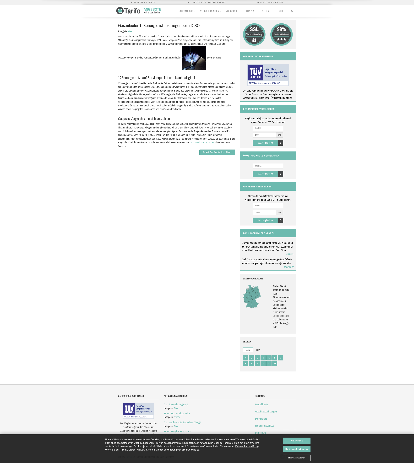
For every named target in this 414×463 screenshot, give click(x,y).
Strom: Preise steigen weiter (177, 413)
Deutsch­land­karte (281, 315)
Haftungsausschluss (264, 425)
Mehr (281, 11)
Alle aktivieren (297, 441)
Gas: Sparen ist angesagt (176, 404)
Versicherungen (209, 11)
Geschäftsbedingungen (266, 411)
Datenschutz (261, 418)
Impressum (260, 432)
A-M (248, 350)
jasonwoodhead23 (198, 142)
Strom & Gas (187, 11)
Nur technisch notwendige (296, 449)
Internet (266, 11)
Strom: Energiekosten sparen (177, 431)
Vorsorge (232, 11)
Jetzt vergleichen (265, 142)
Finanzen (250, 11)
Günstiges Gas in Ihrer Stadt (217, 152)
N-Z (258, 350)
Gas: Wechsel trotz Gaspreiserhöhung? (182, 422)
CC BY (211, 142)
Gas (130, 31)
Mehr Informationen (296, 458)
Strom (177, 417)
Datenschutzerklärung (247, 446)
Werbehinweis (261, 404)
